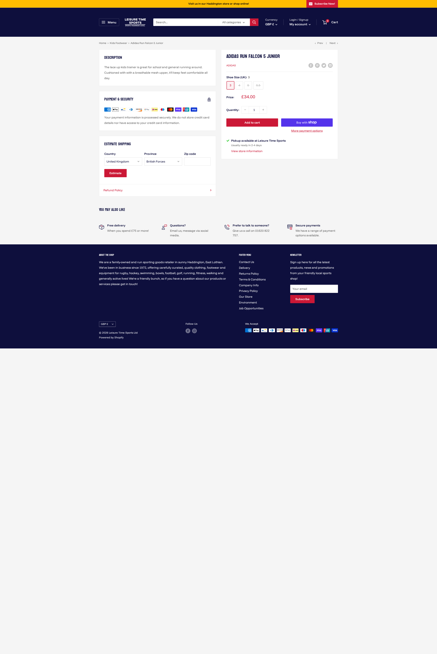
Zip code (190, 154)
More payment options (307, 130)
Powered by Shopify (111, 337)
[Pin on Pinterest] (317, 65)
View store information (247, 151)
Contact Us (246, 262)
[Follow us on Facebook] (188, 330)
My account (299, 24)
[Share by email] (330, 65)
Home (102, 43)
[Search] (254, 22)
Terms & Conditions (252, 279)
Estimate (115, 173)
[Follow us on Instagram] (194, 330)
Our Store (245, 296)
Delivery (244, 267)
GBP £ (104, 324)
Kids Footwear (118, 43)
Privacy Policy (248, 291)
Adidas (231, 65)
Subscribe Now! (324, 3)
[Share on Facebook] (310, 65)
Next (332, 43)
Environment (248, 302)
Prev (320, 43)
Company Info (249, 285)
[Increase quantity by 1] (263, 109)
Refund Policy (113, 190)
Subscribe (302, 299)
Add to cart (252, 122)
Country (110, 154)
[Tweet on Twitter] (323, 65)
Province (150, 154)
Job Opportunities (251, 308)
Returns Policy (249, 273)
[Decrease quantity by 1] (245, 109)
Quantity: (232, 109)
